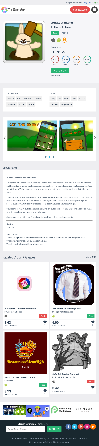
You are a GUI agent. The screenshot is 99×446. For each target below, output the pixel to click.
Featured (23, 438)
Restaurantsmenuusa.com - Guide (20, 377)
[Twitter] (74, 427)
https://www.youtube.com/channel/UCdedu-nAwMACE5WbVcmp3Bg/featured (49, 237)
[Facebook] (68, 427)
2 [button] (49, 157)
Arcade (31, 104)
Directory (41, 438)
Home (15, 438)
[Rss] (93, 427)
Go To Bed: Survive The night (65, 374)
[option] (32, 136)
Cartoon (54, 104)
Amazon (11, 104)
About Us (52, 438)
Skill (66, 98)
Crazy (82, 98)
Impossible (66, 104)
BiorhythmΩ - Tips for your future (20, 308)
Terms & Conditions (78, 438)
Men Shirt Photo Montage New (66, 308)
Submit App (80, 9)
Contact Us (62, 438)
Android (27, 98)
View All (90, 257)
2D (59, 98)
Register (87, 2)
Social (21, 104)
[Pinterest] (81, 427)
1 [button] (45, 157)
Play (53, 98)
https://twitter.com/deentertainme (30, 241)
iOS (18, 98)
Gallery (32, 438)
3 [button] (53, 157)
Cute (74, 98)
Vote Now (60, 70)
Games (38, 98)
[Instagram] (87, 427)
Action (11, 98)
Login (95, 2)
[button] (4, 137)
